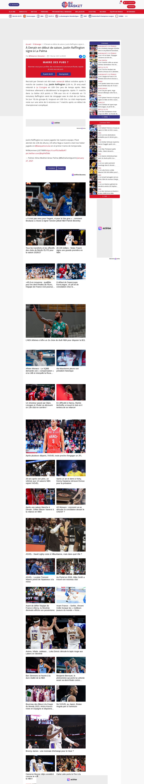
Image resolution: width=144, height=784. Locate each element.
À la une (12, 12)
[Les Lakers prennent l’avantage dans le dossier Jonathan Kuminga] (93, 163)
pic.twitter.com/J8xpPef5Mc (38, 153)
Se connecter (130, 3)
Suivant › (61, 168)
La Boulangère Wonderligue (69, 16)
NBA (42, 16)
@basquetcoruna (42, 146)
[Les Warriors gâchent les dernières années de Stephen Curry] (93, 184)
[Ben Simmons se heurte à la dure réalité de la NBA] (93, 191)
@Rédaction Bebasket (37, 56)
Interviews (131, 12)
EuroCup (101, 102)
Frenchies (44, 12)
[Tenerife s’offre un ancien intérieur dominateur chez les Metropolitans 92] (93, 62)
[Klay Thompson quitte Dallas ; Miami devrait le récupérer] (93, 149)
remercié (60, 81)
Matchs (34, 12)
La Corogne (41, 87)
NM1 (85, 16)
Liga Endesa (102, 60)
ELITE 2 (51, 16)
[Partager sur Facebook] (80, 56)
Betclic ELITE (17, 16)
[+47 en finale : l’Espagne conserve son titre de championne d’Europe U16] (93, 55)
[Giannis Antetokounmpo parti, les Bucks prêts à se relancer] (93, 156)
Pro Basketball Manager (61, 12)
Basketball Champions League (103, 16)
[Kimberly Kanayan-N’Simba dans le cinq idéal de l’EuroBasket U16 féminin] (93, 48)
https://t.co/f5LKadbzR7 (55, 150)
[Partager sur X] (84, 56)
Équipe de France (116, 12)
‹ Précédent (51, 168)
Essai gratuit (63, 74)
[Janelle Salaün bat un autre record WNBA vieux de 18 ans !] (93, 83)
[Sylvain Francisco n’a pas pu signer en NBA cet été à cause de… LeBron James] (93, 97)
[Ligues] (126, 16)
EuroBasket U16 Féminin (107, 46)
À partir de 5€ (48, 74)
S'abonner (131, 7)
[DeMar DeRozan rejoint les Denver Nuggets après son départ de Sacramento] (93, 142)
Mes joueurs (80, 12)
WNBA (121, 16)
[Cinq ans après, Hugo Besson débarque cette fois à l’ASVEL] (93, 90)
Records (103, 12)
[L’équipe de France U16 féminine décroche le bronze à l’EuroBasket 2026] (93, 76)
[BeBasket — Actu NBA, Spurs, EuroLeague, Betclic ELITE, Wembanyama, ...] (72, 4)
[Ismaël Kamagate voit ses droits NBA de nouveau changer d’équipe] (93, 177)
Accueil (28, 44)
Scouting (92, 12)
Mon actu (23, 12)
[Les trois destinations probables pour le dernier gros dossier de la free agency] (93, 135)
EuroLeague (31, 16)
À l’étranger (37, 44)
